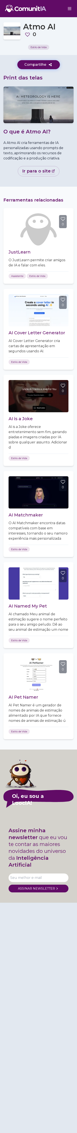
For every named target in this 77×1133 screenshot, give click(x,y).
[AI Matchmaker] (38, 492)
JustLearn (20, 252)
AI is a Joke (21, 418)
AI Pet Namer (23, 697)
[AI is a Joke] (38, 396)
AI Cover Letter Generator (37, 332)
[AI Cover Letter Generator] (38, 310)
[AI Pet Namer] (38, 674)
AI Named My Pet (28, 606)
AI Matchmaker (26, 515)
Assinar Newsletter (36, 888)
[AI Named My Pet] (38, 583)
